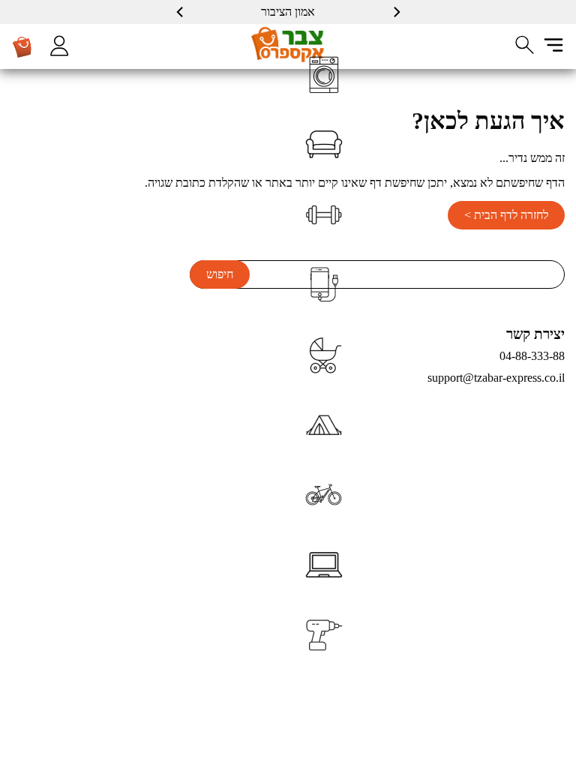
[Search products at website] (525, 45)
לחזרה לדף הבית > (506, 214)
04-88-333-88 (532, 356)
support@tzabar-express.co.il (496, 377)
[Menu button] (553, 45)
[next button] (181, 12)
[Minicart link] (22, 46)
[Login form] (59, 45)
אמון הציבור (288, 11)
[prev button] (396, 12)
